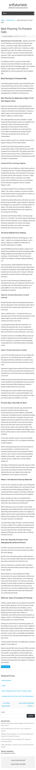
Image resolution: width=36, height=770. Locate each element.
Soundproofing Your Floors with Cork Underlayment (18, 696)
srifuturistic (18, 5)
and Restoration (6, 680)
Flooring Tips (10, 20)
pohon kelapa (8, 36)
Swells (4, 685)
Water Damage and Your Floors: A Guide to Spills (16, 691)
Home (3, 20)
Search (3, 712)
